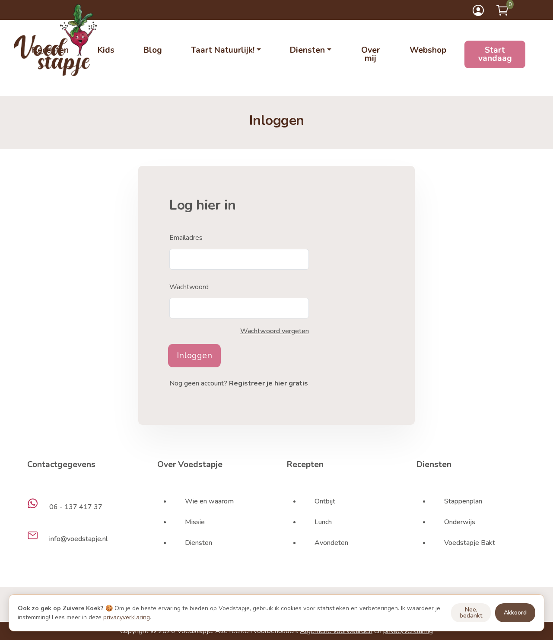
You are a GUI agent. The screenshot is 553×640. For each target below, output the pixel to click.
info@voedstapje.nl (78, 539)
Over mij (370, 54)
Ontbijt (325, 501)
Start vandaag (495, 54)
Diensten (198, 543)
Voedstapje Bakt (469, 543)
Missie (195, 522)
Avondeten (331, 543)
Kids (106, 50)
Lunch (323, 522)
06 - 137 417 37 (75, 507)
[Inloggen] (478, 10)
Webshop (428, 50)
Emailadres (186, 237)
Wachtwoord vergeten (274, 331)
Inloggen (194, 355)
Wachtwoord (189, 286)
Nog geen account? (238, 383)
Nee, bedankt (471, 612)
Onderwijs (459, 522)
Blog (152, 50)
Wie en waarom (209, 501)
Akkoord (515, 612)
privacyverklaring (126, 617)
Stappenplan (463, 501)
